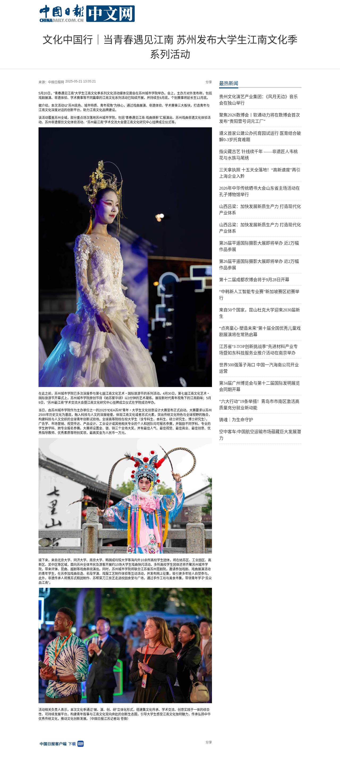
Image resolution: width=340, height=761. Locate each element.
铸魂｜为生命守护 (236, 420)
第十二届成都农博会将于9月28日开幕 (254, 279)
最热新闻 (228, 83)
